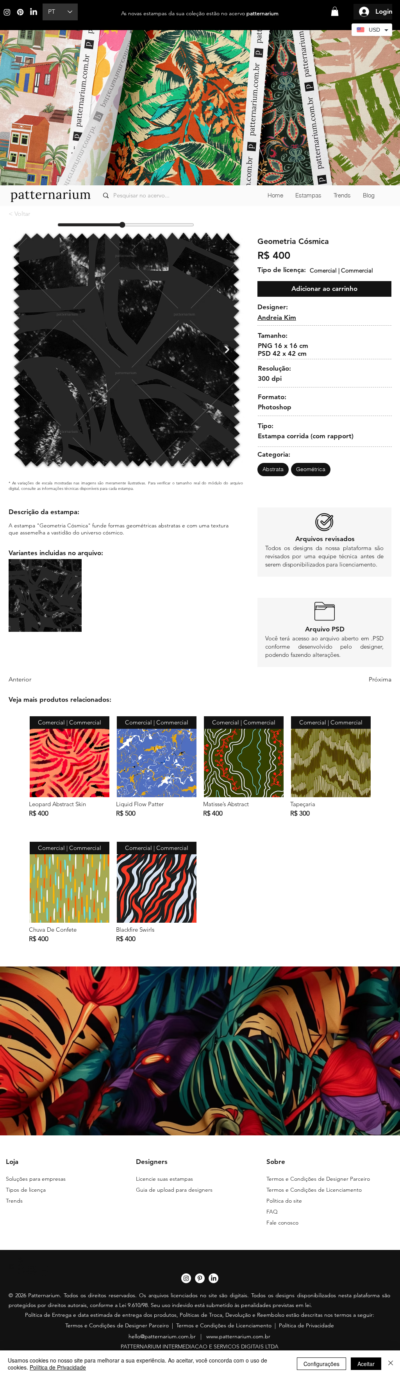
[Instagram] (7, 12)
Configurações (321, 1364)
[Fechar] (390, 1364)
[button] (335, 11)
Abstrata (273, 469)
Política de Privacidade (306, 1325)
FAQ (272, 1211)
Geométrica (310, 469)
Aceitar (366, 1364)
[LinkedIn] (33, 12)
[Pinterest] (20, 12)
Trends (14, 1200)
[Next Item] (227, 350)
